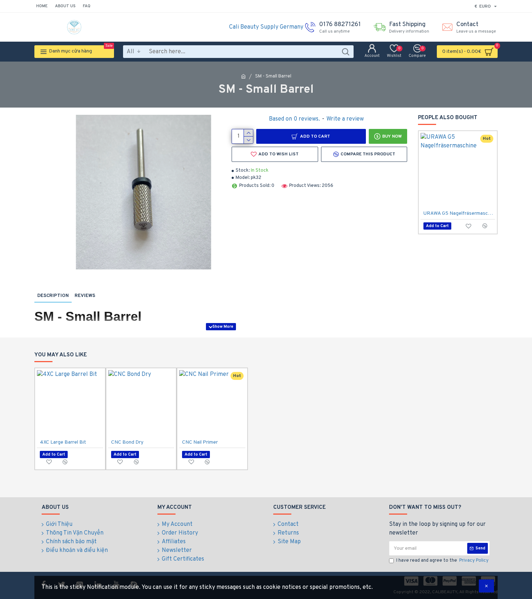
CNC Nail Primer (200, 442)
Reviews (85, 296)
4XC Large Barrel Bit (63, 442)
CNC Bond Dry (127, 442)
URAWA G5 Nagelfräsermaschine (459, 213)
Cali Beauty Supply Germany (266, 27)
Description (53, 296)
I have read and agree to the (442, 561)
